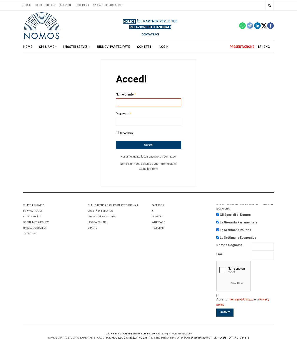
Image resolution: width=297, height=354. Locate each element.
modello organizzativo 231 (129, 338)
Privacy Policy (32, 211)
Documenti (82, 5)
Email (220, 254)
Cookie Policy (32, 216)
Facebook (158, 205)
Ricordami (126, 133)
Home (27, 47)
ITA (259, 47)
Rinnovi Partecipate (113, 47)
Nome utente (126, 94)
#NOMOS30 (29, 233)
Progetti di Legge (45, 5)
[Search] (269, 5)
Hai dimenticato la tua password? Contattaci (148, 156)
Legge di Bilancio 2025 (101, 216)
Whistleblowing (33, 205)
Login (164, 47)
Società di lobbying (100, 211)
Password (124, 114)
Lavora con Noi (97, 222)
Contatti (144, 47)
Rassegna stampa (34, 228)
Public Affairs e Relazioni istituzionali (113, 205)
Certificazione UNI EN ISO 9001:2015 (145, 334)
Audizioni (66, 5)
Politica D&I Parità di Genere (230, 338)
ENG (267, 47)
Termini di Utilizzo (241, 299)
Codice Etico (113, 334)
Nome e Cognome (229, 245)
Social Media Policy (36, 222)
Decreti (26, 5)
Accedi (148, 145)
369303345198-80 (200, 338)
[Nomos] (41, 26)
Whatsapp (158, 222)
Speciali (98, 5)
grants (92, 228)
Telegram (158, 228)
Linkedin (157, 216)
